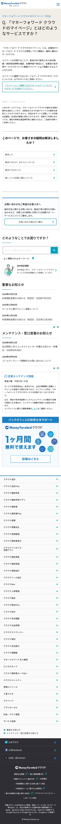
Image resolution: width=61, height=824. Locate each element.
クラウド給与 (9, 611)
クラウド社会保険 (11, 625)
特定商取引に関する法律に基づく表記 (30, 783)
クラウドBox (9, 584)
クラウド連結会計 (11, 570)
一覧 (57, 327)
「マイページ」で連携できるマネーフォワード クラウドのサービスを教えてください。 (28, 87)
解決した (9, 154)
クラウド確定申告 (11, 492)
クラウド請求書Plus (13, 513)
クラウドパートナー (12, 680)
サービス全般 (9, 721)
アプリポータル (10, 707)
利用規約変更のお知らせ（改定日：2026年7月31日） (27, 298)
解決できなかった (13, 169)
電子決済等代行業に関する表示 (18, 793)
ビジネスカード (10, 666)
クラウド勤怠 (9, 598)
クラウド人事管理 (11, 591)
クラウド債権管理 (11, 534)
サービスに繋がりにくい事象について (20, 308)
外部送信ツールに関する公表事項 (29, 788)
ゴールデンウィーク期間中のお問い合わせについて (26, 360)
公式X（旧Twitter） (18, 757)
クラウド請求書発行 (12, 540)
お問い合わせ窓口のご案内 (30, 221)
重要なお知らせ (13, 729)
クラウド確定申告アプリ (14, 499)
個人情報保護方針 (37, 774)
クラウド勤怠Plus (12, 604)
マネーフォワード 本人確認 (16, 659)
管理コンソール (10, 686)
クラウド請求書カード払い (15, 673)
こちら (35, 408)
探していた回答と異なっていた (19, 177)
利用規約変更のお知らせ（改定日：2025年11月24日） (28, 319)
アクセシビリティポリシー (45, 793)
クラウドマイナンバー (13, 632)
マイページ (8, 700)
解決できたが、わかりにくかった (20, 162)
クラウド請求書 (10, 506)
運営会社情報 (19, 774)
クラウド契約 (9, 639)
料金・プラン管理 (11, 714)
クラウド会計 (9, 479)
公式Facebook (15, 750)
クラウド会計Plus (12, 486)
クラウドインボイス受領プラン (12, 549)
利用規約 (43, 779)
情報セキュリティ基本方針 (24, 779)
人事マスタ (8, 693)
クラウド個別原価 (11, 563)
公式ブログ (13, 742)
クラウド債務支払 (11, 527)
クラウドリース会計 (12, 577)
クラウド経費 (9, 520)
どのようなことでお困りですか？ (25, 237)
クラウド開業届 (10, 652)
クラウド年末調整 (11, 618)
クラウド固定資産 (11, 556)
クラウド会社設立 (11, 645)
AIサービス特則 (30, 798)
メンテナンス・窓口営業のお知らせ (22, 733)
